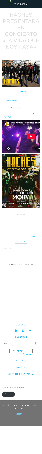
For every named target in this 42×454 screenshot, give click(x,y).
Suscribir (8, 394)
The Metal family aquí (11, 100)
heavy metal (29, 264)
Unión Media (15, 108)
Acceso (19, 414)
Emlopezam (21, 52)
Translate (30, 354)
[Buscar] (37, 343)
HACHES (22, 91)
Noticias (31, 52)
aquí (33, 236)
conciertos (12, 264)
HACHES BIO (21, 241)
